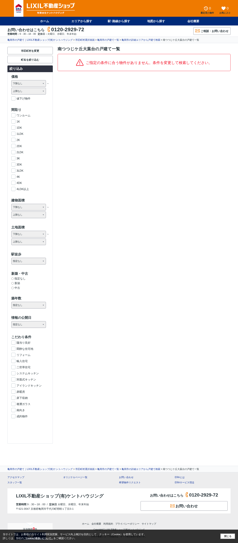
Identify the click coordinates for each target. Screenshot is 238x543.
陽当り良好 (23, 342)
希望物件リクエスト (130, 482)
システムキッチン (28, 373)
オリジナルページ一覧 (75, 477)
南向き (21, 410)
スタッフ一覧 (14, 482)
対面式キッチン (26, 379)
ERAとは (180, 477)
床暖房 (21, 391)
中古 (17, 287)
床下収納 (22, 397)
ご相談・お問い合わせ (215, 31)
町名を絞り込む (30, 59)
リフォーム (23, 354)
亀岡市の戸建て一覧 (108, 39)
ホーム (44, 21)
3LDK (20, 170)
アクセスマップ (15, 477)
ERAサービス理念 (184, 482)
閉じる (227, 536)
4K (18, 176)
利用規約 (108, 523)
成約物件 (22, 416)
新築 (17, 283)
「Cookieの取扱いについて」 (38, 538)
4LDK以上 (23, 189)
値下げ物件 (23, 98)
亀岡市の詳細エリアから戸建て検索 (141, 39)
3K (18, 158)
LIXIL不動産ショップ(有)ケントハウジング (60, 495)
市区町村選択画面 (85, 39)
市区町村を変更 (30, 50)
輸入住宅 (22, 361)
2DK (19, 146)
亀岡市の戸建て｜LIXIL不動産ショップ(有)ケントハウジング (40, 39)
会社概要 (193, 21)
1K (18, 121)
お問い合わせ (126, 477)
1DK (19, 127)
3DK (19, 164)
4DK (19, 182)
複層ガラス (23, 404)
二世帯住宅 (23, 367)
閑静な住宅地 (25, 348)
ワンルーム (23, 115)
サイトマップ (149, 523)
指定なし (20, 278)
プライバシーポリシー (127, 523)
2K (18, 140)
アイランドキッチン (29, 385)
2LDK (20, 152)
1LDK (20, 133)
